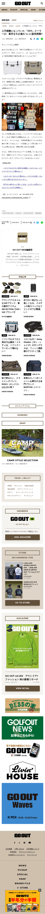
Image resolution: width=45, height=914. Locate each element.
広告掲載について (32, 849)
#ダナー (10, 492)
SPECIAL (24, 10)
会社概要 (9, 849)
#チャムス (18, 486)
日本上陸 (38, 213)
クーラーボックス (8, 213)
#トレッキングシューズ (24, 492)
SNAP (33, 10)
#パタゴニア (28, 496)
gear (18, 26)
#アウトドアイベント (25, 489)
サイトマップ (32, 855)
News (4, 10)
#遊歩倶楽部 (29, 486)
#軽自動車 (11, 489)
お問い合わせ (19, 849)
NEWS (11, 26)
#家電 (10, 486)
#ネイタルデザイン (14, 496)
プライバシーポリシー (27, 852)
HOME (4, 26)
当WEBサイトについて (16, 855)
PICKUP (13, 10)
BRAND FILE (22, 883)
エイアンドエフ (28, 213)
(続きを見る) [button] (25, 265)
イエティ (18, 213)
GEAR (14, 20)
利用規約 (13, 852)
